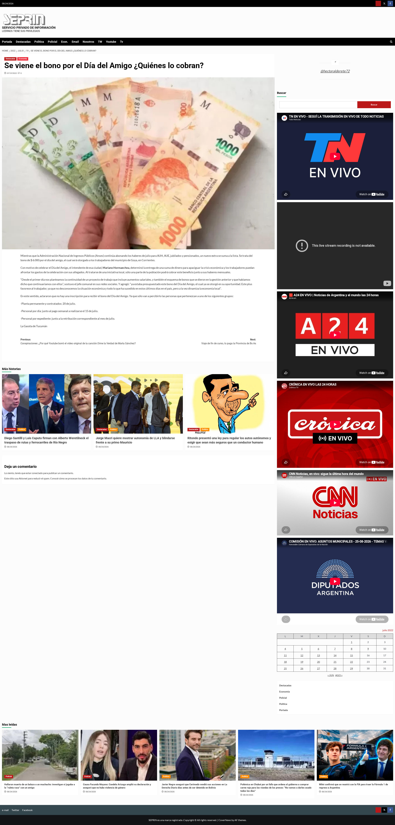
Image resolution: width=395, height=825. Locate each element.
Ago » (338, 675)
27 (318, 668)
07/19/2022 (12, 73)
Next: (228, 341)
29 (351, 668)
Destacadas (23, 41)
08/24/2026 (12, 447)
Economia (23, 59)
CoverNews (224, 820)
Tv (121, 41)
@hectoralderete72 (335, 71)
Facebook (27, 810)
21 (335, 661)
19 (301, 661)
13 (318, 655)
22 (351, 661)
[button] (391, 41)
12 (301, 655)
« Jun (331, 675)
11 (285, 655)
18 (285, 661)
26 (301, 668)
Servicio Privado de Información (29, 27)
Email (75, 41)
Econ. (64, 41)
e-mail (5, 810)
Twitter (15, 810)
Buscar (281, 93)
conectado (37, 473)
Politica (39, 41)
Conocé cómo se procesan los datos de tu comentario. (78, 478)
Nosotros (88, 41)
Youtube (111, 41)
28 (335, 668)
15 (351, 655)
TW (100, 41)
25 (285, 668)
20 (318, 661)
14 (335, 655)
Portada (7, 41)
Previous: (78, 341)
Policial (52, 41)
